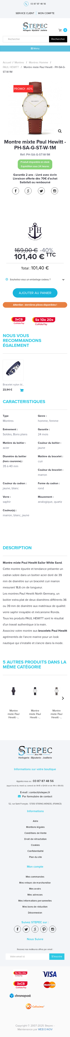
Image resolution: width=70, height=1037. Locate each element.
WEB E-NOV (45, 1029)
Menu (36, 48)
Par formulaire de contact (36, 796)
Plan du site (35, 857)
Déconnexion (35, 912)
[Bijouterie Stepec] (35, 27)
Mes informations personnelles (35, 900)
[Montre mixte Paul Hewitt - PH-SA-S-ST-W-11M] (35, 696)
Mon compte (35, 867)
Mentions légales (35, 827)
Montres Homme (38, 62)
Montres (19, 62)
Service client (25, 13)
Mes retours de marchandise (35, 882)
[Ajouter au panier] (22, 390)
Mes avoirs (35, 888)
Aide (35, 821)
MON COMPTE (46, 13)
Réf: (22, 154)
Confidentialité (35, 851)
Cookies (35, 845)
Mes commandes (35, 876)
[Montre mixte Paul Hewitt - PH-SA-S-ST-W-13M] (56, 696)
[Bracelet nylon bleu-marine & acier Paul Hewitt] (13, 370)
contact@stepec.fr (39, 792)
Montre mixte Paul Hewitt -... (13, 714)
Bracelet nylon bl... (13, 384)
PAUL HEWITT (11, 67)
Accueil (7, 62)
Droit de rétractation (35, 839)
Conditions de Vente (35, 833)
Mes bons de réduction (34, 906)
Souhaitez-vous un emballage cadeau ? (28, 279)
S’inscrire (57, 956)
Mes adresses (35, 894)
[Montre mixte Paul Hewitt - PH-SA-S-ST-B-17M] (13, 696)
